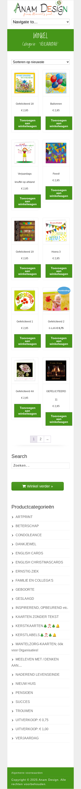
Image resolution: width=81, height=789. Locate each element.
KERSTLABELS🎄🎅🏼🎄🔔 (36, 635)
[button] (27, 123)
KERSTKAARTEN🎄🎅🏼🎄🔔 (38, 626)
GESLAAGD (25, 598)
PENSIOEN (24, 692)
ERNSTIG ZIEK (27, 571)
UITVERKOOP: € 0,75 (32, 720)
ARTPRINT (24, 517)
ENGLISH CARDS (29, 553)
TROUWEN (24, 711)
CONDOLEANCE (29, 535)
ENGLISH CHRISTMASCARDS (39, 562)
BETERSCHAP (27, 526)
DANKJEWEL (26, 544)
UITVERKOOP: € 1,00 (32, 729)
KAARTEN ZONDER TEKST (37, 617)
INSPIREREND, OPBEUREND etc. (42, 607)
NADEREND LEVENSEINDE (38, 674)
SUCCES (23, 702)
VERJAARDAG (27, 738)
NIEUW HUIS (26, 683)
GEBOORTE (25, 589)
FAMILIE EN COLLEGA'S (34, 580)
